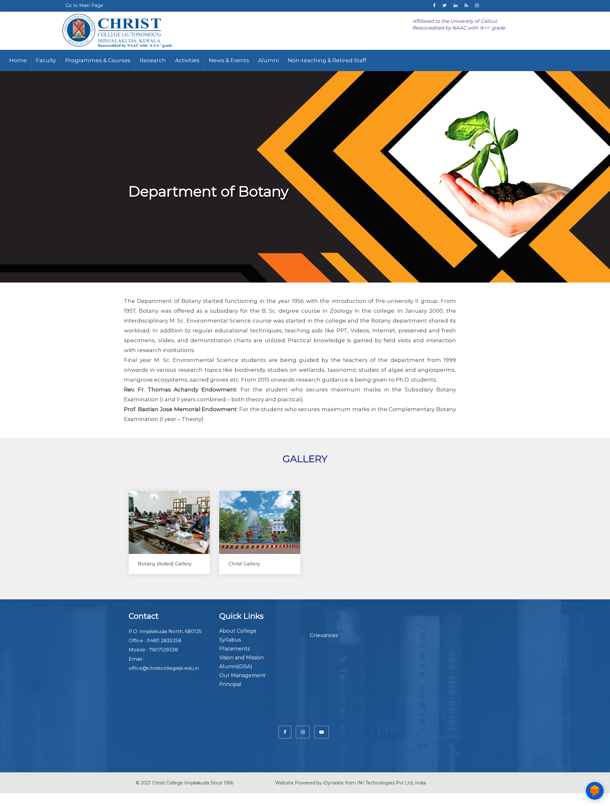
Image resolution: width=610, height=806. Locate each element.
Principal (230, 684)
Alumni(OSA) (235, 666)
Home (18, 60)
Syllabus (230, 640)
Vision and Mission (241, 658)
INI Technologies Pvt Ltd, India (391, 783)
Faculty (46, 60)
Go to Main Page (84, 5)
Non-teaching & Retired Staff (327, 60)
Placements (234, 649)
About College (237, 631)
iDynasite (333, 783)
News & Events (229, 60)
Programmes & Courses (98, 60)
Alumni (268, 60)
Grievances (324, 635)
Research (153, 60)
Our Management (242, 675)
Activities (187, 60)
